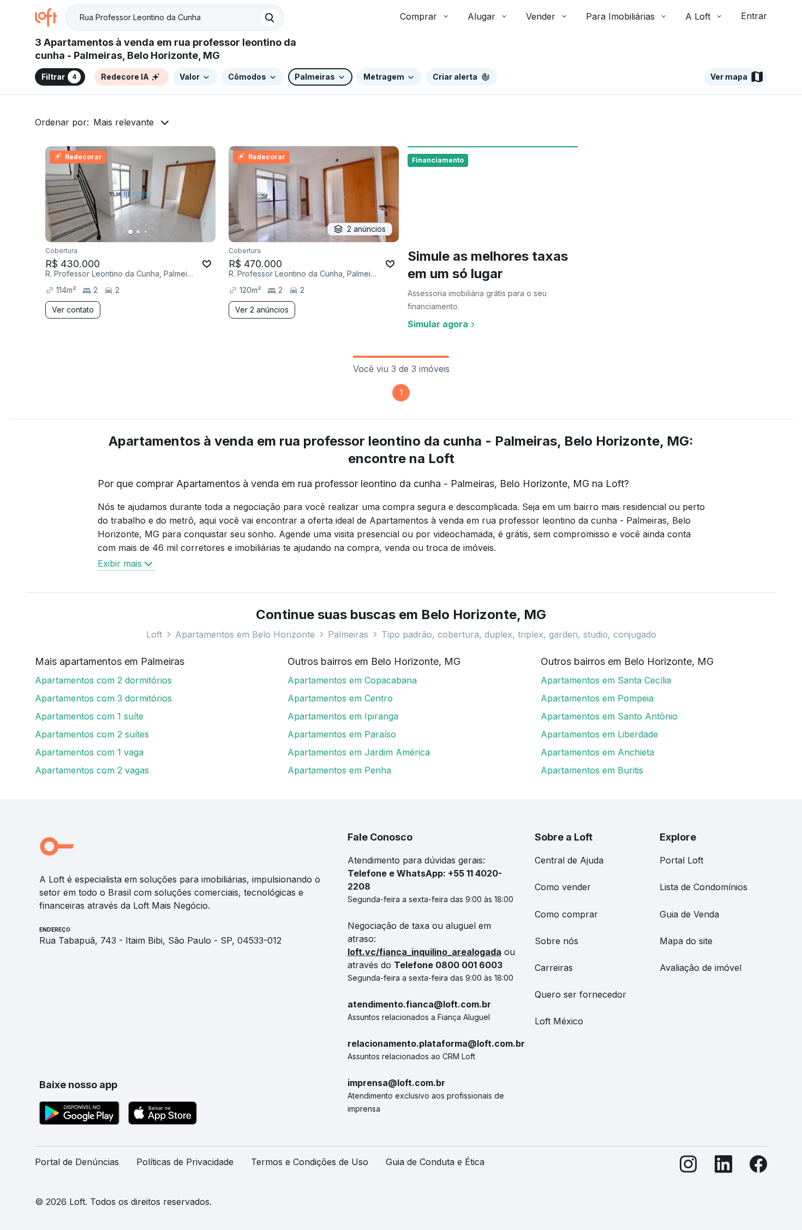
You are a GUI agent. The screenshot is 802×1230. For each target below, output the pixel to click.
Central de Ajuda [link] (569, 860)
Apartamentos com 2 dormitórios (103, 680)
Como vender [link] (563, 886)
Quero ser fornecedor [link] (580, 994)
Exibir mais (120, 563)
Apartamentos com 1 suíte (89, 716)
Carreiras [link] (554, 967)
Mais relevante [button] (123, 122)
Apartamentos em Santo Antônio (609, 716)
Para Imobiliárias (620, 16)
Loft (154, 634)
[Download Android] (79, 1115)
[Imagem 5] (161, 232)
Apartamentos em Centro (340, 698)
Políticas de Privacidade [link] (185, 1161)
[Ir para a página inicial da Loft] (50, 17)
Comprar (418, 16)
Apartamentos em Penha (339, 770)
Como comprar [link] (566, 914)
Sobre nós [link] (556, 940)
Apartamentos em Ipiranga (343, 716)
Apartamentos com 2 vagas (92, 770)
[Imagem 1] (130, 232)
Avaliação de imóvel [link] (700, 967)
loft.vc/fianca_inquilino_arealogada (424, 951)
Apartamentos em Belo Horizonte (245, 634)
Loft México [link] (559, 1021)
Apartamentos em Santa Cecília (606, 680)
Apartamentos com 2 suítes (92, 734)
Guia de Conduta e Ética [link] (435, 1161)
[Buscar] (269, 17)
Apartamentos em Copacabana (352, 680)
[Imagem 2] (138, 231)
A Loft (697, 16)
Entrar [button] (754, 15)
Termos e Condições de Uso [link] (309, 1161)
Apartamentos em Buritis (592, 770)
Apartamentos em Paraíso (342, 734)
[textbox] (174, 17)
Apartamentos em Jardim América (359, 752)
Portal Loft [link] (681, 860)
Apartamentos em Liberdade (599, 734)
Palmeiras (348, 634)
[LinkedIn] (723, 1166)
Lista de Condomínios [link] (703, 886)
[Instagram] (688, 1166)
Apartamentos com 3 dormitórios (103, 698)
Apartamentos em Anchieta (597, 752)
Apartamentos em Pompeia (597, 698)
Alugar (481, 16)
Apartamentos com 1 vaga (89, 752)
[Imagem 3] (146, 232)
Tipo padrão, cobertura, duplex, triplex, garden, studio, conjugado (518, 634)
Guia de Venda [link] (689, 914)
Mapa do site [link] (686, 940)
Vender (540, 16)
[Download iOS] (162, 1115)
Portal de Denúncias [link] (77, 1161)
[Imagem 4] (153, 232)
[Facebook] (758, 1166)
